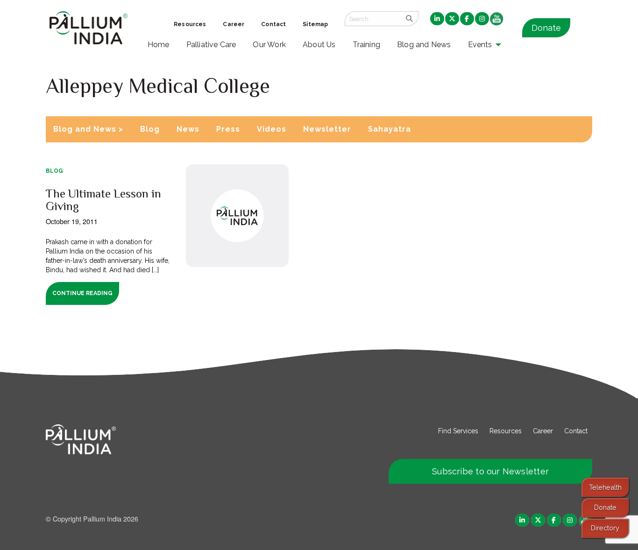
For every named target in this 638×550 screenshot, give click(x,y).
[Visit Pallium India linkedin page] (522, 519)
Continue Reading (82, 293)
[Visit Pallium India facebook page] (554, 519)
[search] (409, 18)
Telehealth (605, 487)
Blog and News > (88, 129)
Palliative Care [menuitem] (211, 44)
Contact (576, 431)
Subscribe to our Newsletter (490, 471)
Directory (605, 528)
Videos (271, 129)
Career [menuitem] (233, 24)
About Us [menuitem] (319, 44)
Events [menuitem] (480, 44)
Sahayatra (389, 129)
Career (543, 431)
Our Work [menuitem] (269, 44)
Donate (546, 28)
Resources (505, 431)
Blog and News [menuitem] (424, 44)
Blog (150, 129)
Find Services (458, 431)
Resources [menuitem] (190, 24)
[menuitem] (437, 19)
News (188, 129)
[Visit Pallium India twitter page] (538, 519)
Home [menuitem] (159, 44)
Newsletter (327, 129)
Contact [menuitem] (273, 24)
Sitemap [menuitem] (315, 24)
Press (228, 129)
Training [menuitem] (367, 44)
